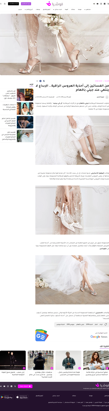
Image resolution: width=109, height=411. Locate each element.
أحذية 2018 (89, 324)
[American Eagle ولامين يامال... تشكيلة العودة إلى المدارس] (68, 360)
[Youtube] (97, 4)
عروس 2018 (70, 324)
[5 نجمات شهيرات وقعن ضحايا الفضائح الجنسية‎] (25, 108)
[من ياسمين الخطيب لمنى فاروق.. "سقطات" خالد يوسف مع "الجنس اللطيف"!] (25, 95)
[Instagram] (101, 4)
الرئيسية (107, 81)
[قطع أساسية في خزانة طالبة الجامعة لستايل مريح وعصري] (96, 360)
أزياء (101, 324)
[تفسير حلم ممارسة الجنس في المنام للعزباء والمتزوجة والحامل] (25, 136)
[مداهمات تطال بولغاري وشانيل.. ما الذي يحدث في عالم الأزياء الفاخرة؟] (40, 360)
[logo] (54, 3)
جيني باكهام (80, 324)
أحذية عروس (60, 324)
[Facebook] (104, 4)
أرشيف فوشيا (98, 81)
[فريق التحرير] (107, 97)
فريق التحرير (100, 97)
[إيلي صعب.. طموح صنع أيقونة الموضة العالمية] (13, 360)
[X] (108, 4)
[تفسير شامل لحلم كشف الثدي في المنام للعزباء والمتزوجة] (25, 122)
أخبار (96, 324)
